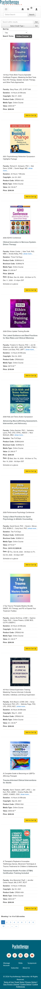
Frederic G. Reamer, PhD (19, 345)
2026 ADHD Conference (12, 237)
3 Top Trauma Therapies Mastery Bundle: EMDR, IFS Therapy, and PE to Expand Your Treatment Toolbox (19, 608)
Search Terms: (8, 36)
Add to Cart (30, 115)
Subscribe (14, 968)
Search (31, 14)
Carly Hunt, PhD (21, 528)
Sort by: (6, 29)
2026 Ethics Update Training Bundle (16, 331)
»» (16, 926)
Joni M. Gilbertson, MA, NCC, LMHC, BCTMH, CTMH (19, 346)
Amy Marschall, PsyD (17, 880)
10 (3, 926)
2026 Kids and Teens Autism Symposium (18, 416)
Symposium (32, 963)
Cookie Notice (25, 984)
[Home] (22, 9)
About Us (26, 968)
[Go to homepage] (20, 948)
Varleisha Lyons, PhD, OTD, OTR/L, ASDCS (18, 431)
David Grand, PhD (16, 526)
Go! (36, 22)
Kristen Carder (15, 251)
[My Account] (36, 9)
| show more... (28, 254)
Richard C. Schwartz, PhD (19, 166)
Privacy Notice (30, 982)
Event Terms (19, 982)
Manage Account (6, 964)
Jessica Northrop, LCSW (18, 618)
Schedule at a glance (10, 284)
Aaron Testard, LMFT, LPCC (20, 790)
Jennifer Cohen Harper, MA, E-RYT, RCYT (18, 881)
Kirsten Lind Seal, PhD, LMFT (13, 349)
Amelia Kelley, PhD (15, 254)
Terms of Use (9, 982)
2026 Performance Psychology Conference (18, 512)
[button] (30, 36)
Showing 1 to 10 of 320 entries (13, 916)
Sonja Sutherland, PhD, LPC (18, 703)
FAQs (20, 963)
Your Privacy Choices (11, 984)
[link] (9, 955)
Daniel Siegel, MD (20, 168)
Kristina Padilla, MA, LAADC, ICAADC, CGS (17, 793)
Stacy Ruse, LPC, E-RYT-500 (20, 89)
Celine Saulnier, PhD (17, 430)
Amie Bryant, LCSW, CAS (19, 702)
